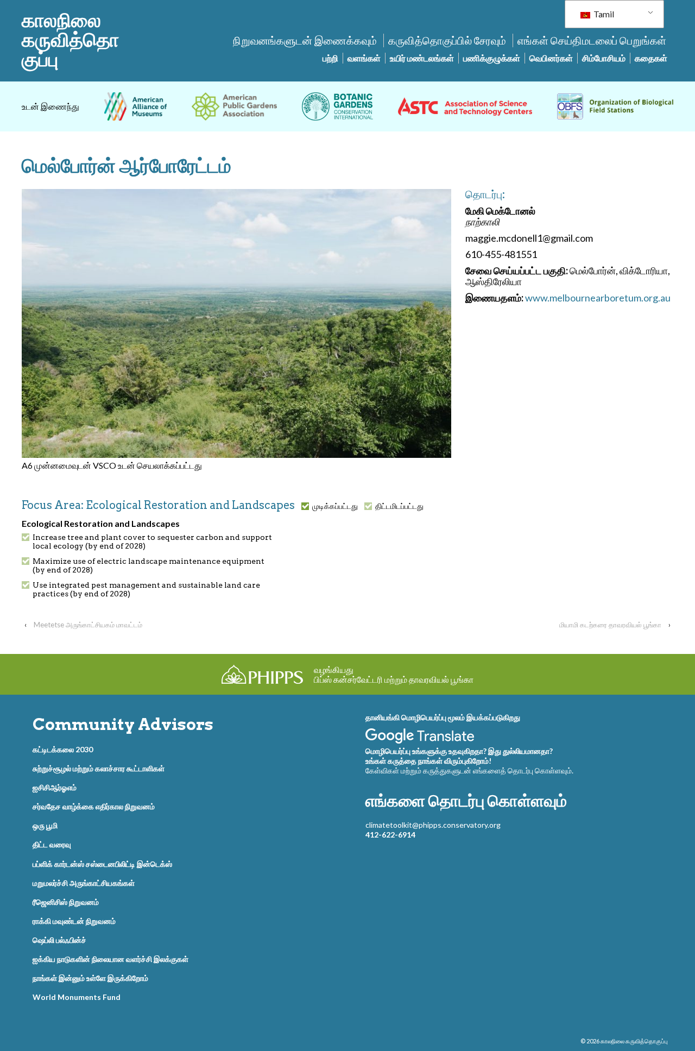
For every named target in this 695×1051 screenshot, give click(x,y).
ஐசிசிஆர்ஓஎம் (55, 787)
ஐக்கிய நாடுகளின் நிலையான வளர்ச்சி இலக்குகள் (110, 959)
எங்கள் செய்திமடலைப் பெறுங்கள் (591, 40)
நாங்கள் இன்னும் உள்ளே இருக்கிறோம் (90, 978)
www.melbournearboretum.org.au (598, 298)
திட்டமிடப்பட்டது (399, 506)
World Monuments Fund (77, 997)
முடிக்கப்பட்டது (335, 506)
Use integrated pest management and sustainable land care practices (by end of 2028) (146, 589)
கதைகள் (651, 58)
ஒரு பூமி (45, 825)
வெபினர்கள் (551, 58)
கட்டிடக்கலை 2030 (63, 749)
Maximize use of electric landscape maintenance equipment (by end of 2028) (148, 565)
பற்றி (330, 58)
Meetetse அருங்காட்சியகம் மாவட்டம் (88, 624)
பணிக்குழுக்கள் (491, 58)
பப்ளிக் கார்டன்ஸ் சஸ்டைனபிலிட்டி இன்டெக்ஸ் (102, 864)
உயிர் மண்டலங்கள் (422, 58)
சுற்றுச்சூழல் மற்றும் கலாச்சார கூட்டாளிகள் (99, 768)
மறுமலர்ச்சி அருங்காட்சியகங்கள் (84, 883)
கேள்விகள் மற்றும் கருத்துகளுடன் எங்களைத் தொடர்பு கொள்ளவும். (469, 770)
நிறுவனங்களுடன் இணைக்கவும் (305, 40)
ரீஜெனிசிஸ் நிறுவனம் (66, 902)
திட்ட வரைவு (52, 844)
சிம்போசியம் (604, 58)
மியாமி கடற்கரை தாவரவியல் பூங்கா (610, 624)
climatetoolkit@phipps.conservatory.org (433, 824)
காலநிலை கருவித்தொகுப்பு (70, 39)
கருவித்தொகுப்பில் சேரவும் (447, 40)
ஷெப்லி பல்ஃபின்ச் (59, 940)
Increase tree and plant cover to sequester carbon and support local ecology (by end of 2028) (152, 541)
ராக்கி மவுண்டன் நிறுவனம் (74, 921)
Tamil (603, 14)
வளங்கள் (364, 58)
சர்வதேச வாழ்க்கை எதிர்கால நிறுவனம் (94, 806)
